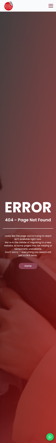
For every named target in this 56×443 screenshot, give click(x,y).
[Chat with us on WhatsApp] (50, 437)
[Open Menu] (51, 5)
